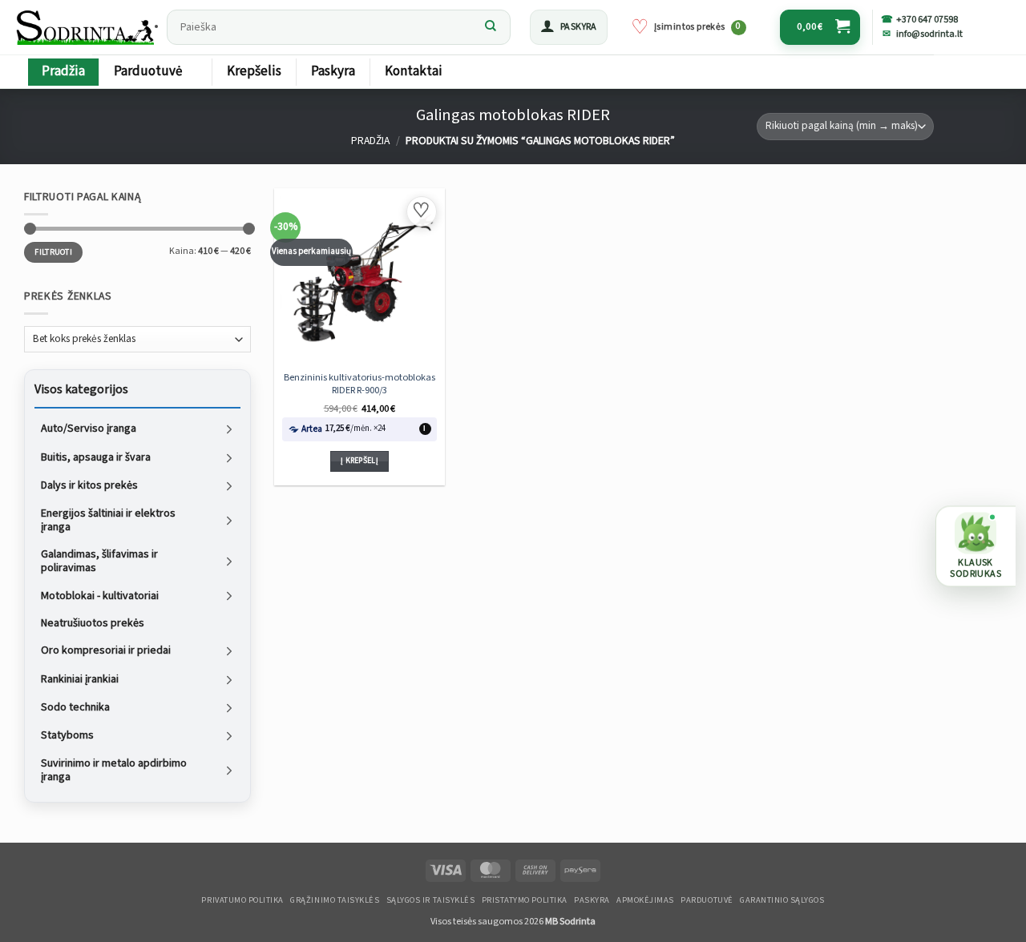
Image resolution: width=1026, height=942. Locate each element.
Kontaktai (413, 71)
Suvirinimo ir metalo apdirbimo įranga (114, 770)
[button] (569, 27)
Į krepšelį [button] (359, 460)
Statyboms (67, 735)
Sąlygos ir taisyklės (430, 900)
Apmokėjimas (645, 900)
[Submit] (490, 27)
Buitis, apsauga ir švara (96, 456)
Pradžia (63, 71)
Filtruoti (53, 251)
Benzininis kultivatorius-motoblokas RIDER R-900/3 (359, 384)
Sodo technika (75, 707)
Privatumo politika (242, 900)
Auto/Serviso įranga (88, 428)
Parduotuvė (148, 71)
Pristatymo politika (525, 900)
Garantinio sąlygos (782, 900)
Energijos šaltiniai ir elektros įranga (108, 519)
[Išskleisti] (229, 429)
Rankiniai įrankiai (80, 678)
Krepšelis (254, 71)
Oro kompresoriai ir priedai (106, 650)
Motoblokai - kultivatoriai (100, 595)
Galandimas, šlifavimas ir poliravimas (99, 560)
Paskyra (333, 71)
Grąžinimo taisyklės (334, 900)
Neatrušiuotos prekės (92, 623)
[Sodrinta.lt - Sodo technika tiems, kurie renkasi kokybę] (86, 27)
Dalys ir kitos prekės (89, 485)
